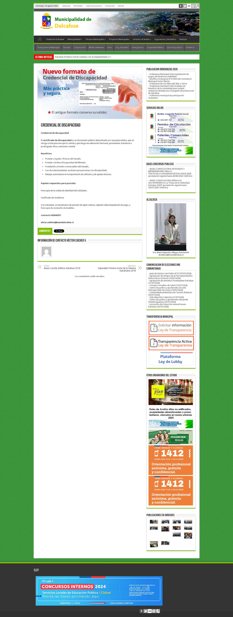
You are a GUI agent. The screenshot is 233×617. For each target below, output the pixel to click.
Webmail (66, 6)
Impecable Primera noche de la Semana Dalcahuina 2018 (117, 268)
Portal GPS (110, 6)
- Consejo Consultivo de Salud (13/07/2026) (168, 285)
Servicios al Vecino (142, 39)
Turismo (66, 47)
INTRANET (78, 6)
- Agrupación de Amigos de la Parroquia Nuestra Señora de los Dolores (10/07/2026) (170, 277)
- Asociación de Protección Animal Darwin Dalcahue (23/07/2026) (167, 305)
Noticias (183, 39)
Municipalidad (75, 39)
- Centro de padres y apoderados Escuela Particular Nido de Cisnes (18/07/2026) (167, 289)
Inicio (39, 40)
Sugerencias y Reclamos (165, 39)
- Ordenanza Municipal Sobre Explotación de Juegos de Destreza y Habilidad (168, 75)
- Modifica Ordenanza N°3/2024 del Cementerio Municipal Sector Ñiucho (170, 80)
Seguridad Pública (155, 47)
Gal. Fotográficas (175, 47)
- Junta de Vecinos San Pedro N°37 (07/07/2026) (169, 273)
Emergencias (138, 47)
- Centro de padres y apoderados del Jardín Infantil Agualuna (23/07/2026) (168, 300)
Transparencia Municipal (48, 47)
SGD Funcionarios (94, 6)
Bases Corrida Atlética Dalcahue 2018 (62, 267)
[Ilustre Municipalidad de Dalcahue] (71, 27)
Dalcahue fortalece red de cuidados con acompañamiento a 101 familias (88, 57)
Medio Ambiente (96, 47)
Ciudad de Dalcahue (55, 39)
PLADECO (190, 47)
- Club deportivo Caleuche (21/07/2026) (166, 297)
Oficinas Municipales (95, 39)
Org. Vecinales (122, 47)
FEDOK (121, 6)
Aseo (109, 47)
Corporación (79, 47)
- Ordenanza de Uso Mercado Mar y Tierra (167, 83)
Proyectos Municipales (119, 39)
